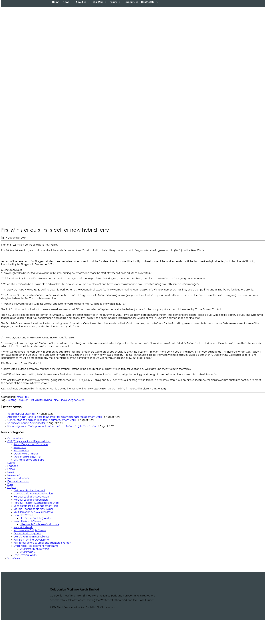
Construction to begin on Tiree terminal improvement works (41, 419)
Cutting (12, 399)
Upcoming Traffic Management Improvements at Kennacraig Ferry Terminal (51, 426)
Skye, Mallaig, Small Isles (27, 456)
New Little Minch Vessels (27, 521)
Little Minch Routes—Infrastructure (39, 524)
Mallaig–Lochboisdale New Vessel (33, 508)
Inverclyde (20, 447)
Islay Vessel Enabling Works (35, 518)
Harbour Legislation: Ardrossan (31, 496)
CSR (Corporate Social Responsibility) (28, 441)
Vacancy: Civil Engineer (21, 413)
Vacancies (13, 558)
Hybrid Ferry (51, 399)
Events (11, 462)
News (66, 2)
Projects (11, 487)
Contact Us (147, 2)
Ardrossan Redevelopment (29, 490)
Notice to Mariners (18, 478)
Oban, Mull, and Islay (26, 453)
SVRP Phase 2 (27, 551)
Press (26, 396)
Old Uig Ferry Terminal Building (31, 536)
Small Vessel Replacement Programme (36, 545)
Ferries (113, 2)
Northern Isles (21, 450)
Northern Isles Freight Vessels (30, 530)
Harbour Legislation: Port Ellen (31, 499)
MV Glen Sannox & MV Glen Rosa (33, 511)
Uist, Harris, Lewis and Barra (29, 459)
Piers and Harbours (18, 481)
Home (55, 2)
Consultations (15, 438)
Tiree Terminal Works (25, 555)
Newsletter (13, 475)
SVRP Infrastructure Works (34, 548)
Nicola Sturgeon (68, 399)
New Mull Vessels (23, 527)
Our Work (98, 2)
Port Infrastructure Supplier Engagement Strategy (42, 542)
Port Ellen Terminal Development (32, 539)
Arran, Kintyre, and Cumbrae (31, 444)
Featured (12, 465)
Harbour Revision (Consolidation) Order (36, 502)
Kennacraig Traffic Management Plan (36, 505)
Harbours (129, 2)
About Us (81, 2)
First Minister (36, 399)
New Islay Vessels (23, 515)
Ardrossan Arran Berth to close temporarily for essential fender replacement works (54, 416)
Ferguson (23, 399)
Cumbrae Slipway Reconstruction (33, 493)
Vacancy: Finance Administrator (26, 423)
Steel (82, 399)
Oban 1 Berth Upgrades (27, 533)
